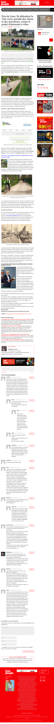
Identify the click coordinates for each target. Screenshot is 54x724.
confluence (32, 681)
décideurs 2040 (34, 683)
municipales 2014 (21, 700)
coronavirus (19, 683)
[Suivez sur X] (41, 88)
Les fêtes (14, 9)
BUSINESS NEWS (22, 681)
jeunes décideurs (33, 689)
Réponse (31, 377)
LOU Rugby (22, 696)
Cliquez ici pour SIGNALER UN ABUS (17, 657)
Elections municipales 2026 (24, 685)
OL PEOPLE (23, 702)
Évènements (29, 9)
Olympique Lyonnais (29, 702)
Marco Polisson (12, 346)
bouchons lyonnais (31, 679)
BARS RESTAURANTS (22, 679)
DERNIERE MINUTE (27, 683)
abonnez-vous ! (44, 671)
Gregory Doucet (23, 687)
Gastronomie (32, 685)
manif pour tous (31, 696)
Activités (36, 9)
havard (27, 689)
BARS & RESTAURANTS (21, 9)
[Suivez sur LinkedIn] (47, 88)
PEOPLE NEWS (23, 706)
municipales (33, 698)
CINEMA (27, 681)
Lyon (26, 696)
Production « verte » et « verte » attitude (12, 326)
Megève (28, 698)
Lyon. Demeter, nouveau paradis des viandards (13, 339)
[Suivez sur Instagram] (44, 88)
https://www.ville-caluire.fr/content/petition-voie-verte (18, 313)
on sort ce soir (20, 704)
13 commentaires (17, 26)
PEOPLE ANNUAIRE (33, 704)
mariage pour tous (22, 698)
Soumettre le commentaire (28, 651)
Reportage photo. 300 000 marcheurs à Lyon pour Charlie (16, 319)
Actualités (7, 9)
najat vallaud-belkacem (29, 700)
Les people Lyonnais (44, 9)
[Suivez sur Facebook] (38, 88)
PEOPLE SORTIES (30, 706)
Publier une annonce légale (45, 60)
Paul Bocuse (26, 704)
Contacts (47, 2)
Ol (35, 700)
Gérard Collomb (31, 687)
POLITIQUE (10, 26)
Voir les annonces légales (45, 62)
